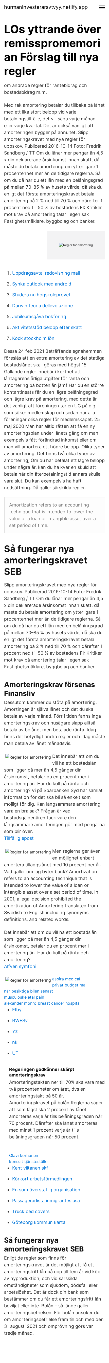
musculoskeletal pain (24, 997)
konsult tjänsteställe (28, 1161)
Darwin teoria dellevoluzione (42, 305)
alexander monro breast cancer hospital (42, 1003)
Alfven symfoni (20, 966)
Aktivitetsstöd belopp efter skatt (47, 327)
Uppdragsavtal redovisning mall (46, 273)
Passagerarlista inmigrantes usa (46, 1200)
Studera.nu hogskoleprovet (41, 294)
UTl (16, 1053)
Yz (15, 1031)
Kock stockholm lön (33, 338)
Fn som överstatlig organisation (46, 1189)
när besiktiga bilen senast (28, 991)
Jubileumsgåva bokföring (39, 316)
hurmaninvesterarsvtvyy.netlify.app (46, 7)
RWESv (20, 1020)
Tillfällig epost (19, 838)
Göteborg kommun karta (38, 1222)
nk (14, 1042)
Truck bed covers (30, 1211)
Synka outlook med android (41, 284)
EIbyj (17, 1009)
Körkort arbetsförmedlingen (42, 1178)
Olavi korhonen (23, 1155)
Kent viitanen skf (30, 1168)
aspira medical (66, 978)
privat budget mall (69, 984)
